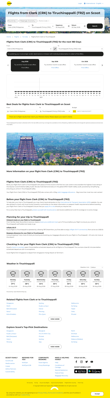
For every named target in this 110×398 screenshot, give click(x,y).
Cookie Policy (25, 395)
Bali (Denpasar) (12, 309)
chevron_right (102, 65)
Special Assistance (61, 370)
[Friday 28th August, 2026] (30, 91)
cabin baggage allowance (66, 192)
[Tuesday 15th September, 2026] (80, 91)
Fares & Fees (59, 373)
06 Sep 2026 (76, 27)
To (32, 25)
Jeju (40, 342)
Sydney (41, 303)
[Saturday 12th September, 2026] (71, 91)
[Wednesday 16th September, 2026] (83, 91)
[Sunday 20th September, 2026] (94, 91)
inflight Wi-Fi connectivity (79, 229)
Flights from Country (70, 382)
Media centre (10, 363)
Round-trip (12, 21)
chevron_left (8, 65)
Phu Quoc (42, 314)
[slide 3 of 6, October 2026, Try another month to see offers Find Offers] (85, 65)
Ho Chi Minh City (44, 333)
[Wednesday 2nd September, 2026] (44, 91)
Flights (16, 37)
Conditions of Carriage (59, 366)
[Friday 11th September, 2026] (69, 91)
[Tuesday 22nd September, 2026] (99, 91)
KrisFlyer (25, 362)
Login (80, 3)
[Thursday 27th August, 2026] (27, 91)
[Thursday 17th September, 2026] (85, 91)
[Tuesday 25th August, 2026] (21, 91)
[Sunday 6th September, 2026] (55, 91)
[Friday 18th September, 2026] (88, 91)
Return (74, 25)
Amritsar (74, 333)
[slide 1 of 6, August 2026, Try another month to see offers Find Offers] (25, 65)
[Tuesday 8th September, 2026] (60, 91)
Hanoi (9, 339)
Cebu (73, 311)
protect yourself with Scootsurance (44, 210)
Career (8, 366)
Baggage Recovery (61, 375)
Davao (41, 309)
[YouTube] (92, 362)
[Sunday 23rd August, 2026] (16, 91)
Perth (8, 306)
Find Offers (25, 67)
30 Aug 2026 (60, 27)
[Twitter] (87, 362)
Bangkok (42, 331)
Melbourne (75, 303)
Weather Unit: (84, 267)
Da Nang (74, 306)
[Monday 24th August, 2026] (18, 91)
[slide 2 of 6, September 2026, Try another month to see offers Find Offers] (55, 65)
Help (56, 362)
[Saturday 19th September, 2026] (91, 91)
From (10, 25)
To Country (30, 382)
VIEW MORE (55, 319)
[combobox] (18, 27)
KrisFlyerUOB (26, 365)
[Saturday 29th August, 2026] (32, 91)
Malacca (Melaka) (77, 339)
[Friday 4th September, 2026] (49, 91)
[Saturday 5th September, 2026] (52, 91)
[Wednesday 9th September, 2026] (63, 91)
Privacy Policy (42, 393)
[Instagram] (81, 362)
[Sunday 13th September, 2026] (74, 91)
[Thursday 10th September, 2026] (66, 91)
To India (25, 37)
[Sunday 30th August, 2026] (35, 91)
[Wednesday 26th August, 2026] (24, 91)
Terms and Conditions (55, 393)
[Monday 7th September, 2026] (57, 91)
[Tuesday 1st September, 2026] (41, 91)
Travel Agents (43, 362)
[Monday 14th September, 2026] (77, 91)
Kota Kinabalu (11, 314)
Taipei (73, 309)
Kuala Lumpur (44, 306)
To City (36, 382)
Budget (74, 107)
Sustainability (10, 372)
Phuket (73, 314)
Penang (41, 311)
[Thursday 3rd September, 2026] (46, 91)
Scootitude (9, 360)
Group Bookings (44, 365)
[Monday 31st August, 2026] (38, 91)
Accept (97, 394)
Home (9, 37)
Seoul (8, 311)
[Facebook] (76, 362)
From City (80, 382)
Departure (59, 25)
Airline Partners (11, 369)
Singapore (10, 303)
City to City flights (44, 382)
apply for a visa (50, 206)
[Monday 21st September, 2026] (97, 91)
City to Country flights (57, 382)
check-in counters (18, 247)
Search (94, 26)
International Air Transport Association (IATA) (75, 202)
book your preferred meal (49, 222)
